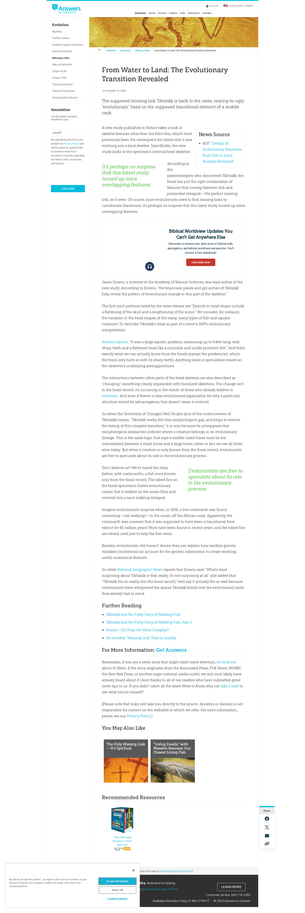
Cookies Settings (117, 898)
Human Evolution (62, 51)
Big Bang (57, 31)
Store (152, 12)
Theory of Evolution (63, 90)
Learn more (231, 887)
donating (165, 870)
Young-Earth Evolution (65, 97)
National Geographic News (139, 569)
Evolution (125, 50)
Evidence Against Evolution (67, 44)
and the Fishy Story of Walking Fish (143, 614)
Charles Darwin (61, 37)
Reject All (117, 890)
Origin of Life (59, 71)
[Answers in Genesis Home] (67, 9)
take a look (229, 686)
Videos (173, 12)
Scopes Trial (59, 77)
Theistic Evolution (62, 84)
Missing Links (142, 50)
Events (162, 12)
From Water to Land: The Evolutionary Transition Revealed (185, 50)
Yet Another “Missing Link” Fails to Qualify (141, 638)
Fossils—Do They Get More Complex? (137, 630)
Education (194, 12)
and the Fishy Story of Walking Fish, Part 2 (149, 622)
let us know (226, 662)
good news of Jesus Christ (160, 889)
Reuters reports (115, 342)
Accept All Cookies (117, 881)
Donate (207, 12)
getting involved (183, 870)
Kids (182, 12)
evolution (110, 396)
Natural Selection (62, 64)
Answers (140, 12)
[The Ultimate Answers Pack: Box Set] (122, 820)
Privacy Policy (138, 716)
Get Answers (171, 650)
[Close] (133, 870)
